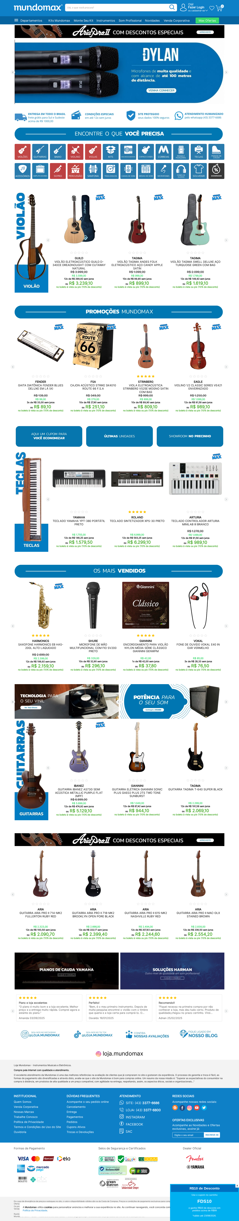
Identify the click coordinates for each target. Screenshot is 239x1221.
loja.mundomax (122, 1053)
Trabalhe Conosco (26, 1117)
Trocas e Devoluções (80, 1132)
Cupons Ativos (76, 1127)
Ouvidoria (20, 1132)
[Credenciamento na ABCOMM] (149, 1160)
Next (226, 72)
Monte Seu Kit (83, 20)
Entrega (72, 1111)
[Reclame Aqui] (113, 1171)
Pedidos (72, 1122)
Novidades (152, 20)
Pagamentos (75, 1117)
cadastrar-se (198, 10)
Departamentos (31, 20)
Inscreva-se (212, 1135)
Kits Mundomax (59, 20)
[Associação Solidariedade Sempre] (131, 1184)
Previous (13, 72)
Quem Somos (22, 1101)
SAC (129, 1131)
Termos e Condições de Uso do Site (37, 1127)
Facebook (134, 1124)
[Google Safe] (128, 1160)
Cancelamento (76, 1106)
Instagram (135, 1117)
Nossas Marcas (24, 1111)
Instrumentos (106, 20)
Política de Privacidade (29, 1122)
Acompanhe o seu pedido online (88, 1101)
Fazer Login (196, 7)
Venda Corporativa (177, 20)
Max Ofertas (207, 20)
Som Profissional (130, 20)
